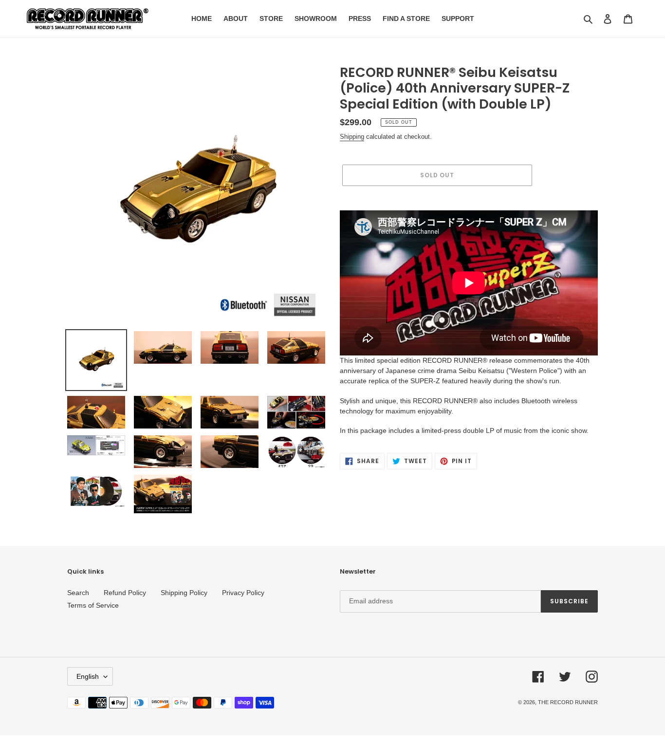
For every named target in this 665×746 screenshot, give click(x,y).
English (87, 676)
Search (78, 593)
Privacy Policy (243, 593)
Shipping (352, 136)
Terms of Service (93, 605)
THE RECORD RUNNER (568, 702)
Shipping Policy (184, 593)
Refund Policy (125, 593)
